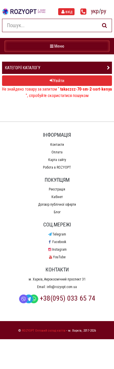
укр (95, 11)
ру (103, 11)
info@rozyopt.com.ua (62, 287)
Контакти (57, 145)
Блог (57, 212)
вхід (68, 11)
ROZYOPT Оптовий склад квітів (43, 330)
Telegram (59, 234)
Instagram (59, 249)
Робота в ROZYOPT (57, 167)
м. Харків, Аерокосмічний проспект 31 (57, 279)
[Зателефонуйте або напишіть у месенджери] (83, 11)
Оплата (57, 152)
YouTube (59, 257)
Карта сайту (57, 160)
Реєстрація (57, 189)
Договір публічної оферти (57, 204)
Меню (58, 46)
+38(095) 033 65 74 (67, 298)
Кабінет (57, 197)
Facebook (59, 242)
